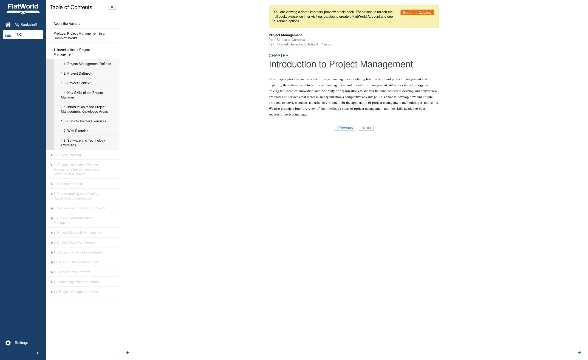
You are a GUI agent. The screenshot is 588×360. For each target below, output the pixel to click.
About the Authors (67, 23)
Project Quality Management (78, 252)
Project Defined (75, 73)
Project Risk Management (76, 262)
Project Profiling (67, 154)
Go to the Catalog (417, 12)
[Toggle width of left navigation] (37, 353)
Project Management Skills (76, 291)
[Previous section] (127, 352)
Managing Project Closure (76, 281)
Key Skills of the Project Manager (82, 94)
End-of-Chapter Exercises (83, 121)
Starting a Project (68, 183)
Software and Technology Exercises (83, 142)
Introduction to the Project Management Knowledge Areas (84, 109)
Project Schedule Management (78, 232)
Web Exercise (74, 130)
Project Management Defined (86, 63)
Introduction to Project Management (72, 51)
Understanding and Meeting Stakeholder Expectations (76, 195)
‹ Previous (344, 128)
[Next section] (579, 352)
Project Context (75, 83)
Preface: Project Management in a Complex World (79, 35)
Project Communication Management (73, 220)
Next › (366, 128)
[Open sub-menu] (52, 49)
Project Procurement (72, 272)
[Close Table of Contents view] (112, 7)
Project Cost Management (75, 242)
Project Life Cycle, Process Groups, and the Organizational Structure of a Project (77, 169)
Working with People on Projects (80, 208)
